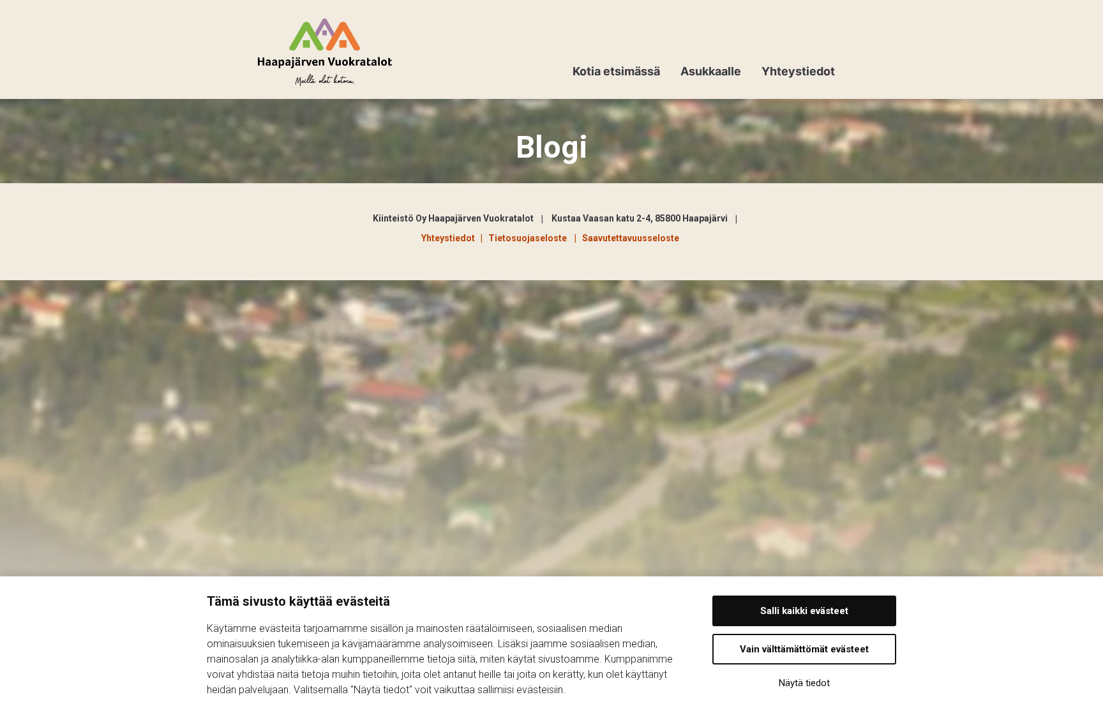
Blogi (552, 147)
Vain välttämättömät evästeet (804, 649)
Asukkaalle (710, 71)
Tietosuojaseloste (529, 238)
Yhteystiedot (798, 71)
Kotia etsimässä (616, 71)
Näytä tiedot (804, 683)
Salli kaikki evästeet (804, 611)
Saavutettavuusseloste (630, 238)
